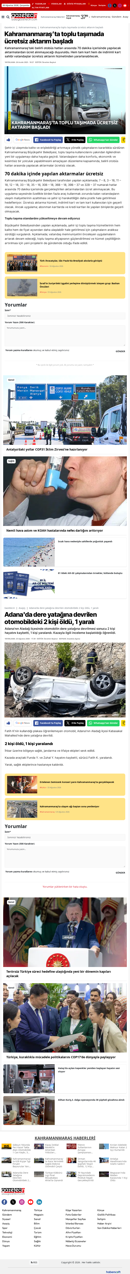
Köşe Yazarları (74, 1210)
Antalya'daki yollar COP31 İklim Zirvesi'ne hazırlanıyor (47, 449)
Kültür (37, 1245)
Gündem (7, 1214)
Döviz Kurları (73, 1227)
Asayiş (22, 607)
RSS (35, 1262)
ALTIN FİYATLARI (40, 8)
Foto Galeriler (74, 1214)
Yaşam (6, 1245)
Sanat (37, 1219)
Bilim (37, 1223)
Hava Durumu (73, 1245)
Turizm (38, 1232)
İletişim (102, 5)
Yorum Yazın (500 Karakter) (20, 322)
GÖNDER (120, 351)
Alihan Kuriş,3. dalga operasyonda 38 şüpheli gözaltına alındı (91, 1099)
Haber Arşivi (104, 1223)
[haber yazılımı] (113, 1271)
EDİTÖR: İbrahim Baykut (45, 62)
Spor (5, 1227)
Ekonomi (7, 1236)
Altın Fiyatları (73, 1232)
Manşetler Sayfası (76, 1219)
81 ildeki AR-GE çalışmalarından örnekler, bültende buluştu (90, 573)
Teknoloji (7, 1232)
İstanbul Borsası (74, 1223)
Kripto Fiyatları (74, 1236)
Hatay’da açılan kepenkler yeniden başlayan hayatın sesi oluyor (89, 1070)
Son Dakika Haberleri (109, 1227)
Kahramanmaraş (27, 27)
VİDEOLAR (56, 4)
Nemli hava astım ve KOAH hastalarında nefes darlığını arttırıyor (54, 530)
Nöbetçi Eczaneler (76, 1241)
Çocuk (37, 1227)
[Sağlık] (65, 491)
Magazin (38, 1214)
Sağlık (37, 1241)
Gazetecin (9, 27)
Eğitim (37, 1236)
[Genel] (65, 410)
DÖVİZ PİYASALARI (76, 4)
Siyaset (6, 1219)
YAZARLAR (40, 4)
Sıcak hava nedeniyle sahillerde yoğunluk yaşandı (85, 541)
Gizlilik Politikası (106, 1214)
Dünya (6, 1241)
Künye (94, 5)
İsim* (8, 310)
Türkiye (38, 1210)
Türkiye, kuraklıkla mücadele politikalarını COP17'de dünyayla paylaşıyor (61, 1057)
